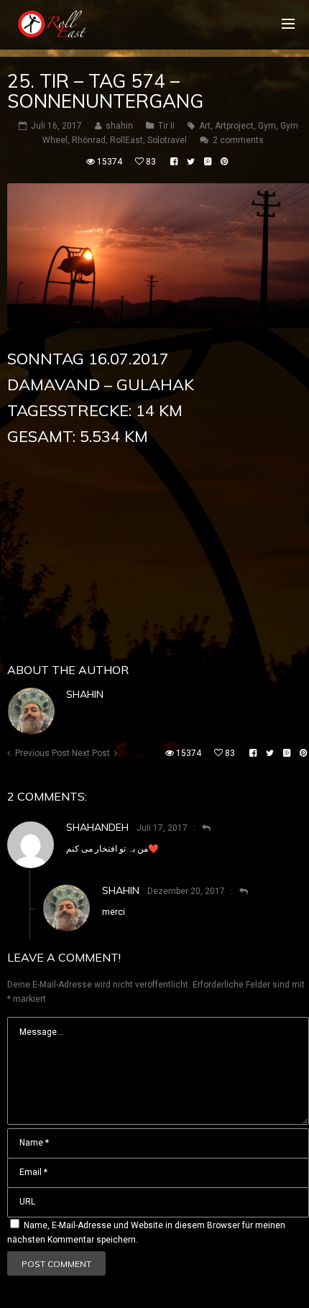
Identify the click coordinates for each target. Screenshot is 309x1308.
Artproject (234, 126)
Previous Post (42, 753)
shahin (84, 694)
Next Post (91, 753)
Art (205, 126)
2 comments (238, 140)
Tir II (166, 126)
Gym (267, 126)
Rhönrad (89, 140)
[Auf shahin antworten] (237, 891)
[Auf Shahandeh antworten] (200, 828)
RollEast (126, 140)
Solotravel (167, 140)
